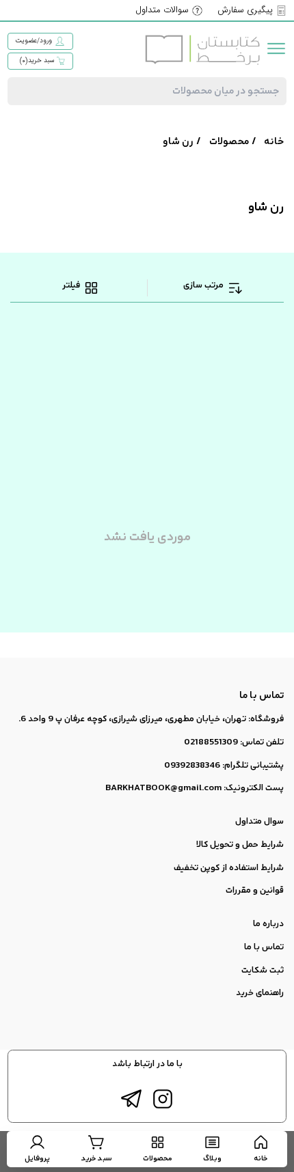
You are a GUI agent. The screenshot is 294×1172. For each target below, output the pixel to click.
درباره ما (268, 924)
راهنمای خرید (260, 993)
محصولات (229, 142)
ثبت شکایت (262, 970)
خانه (274, 142)
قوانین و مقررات (255, 890)
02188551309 (211, 742)
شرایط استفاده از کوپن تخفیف (229, 868)
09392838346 (192, 765)
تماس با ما (264, 947)
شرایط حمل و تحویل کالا (240, 845)
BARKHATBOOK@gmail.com (163, 788)
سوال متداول (259, 821)
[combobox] (147, 91)
